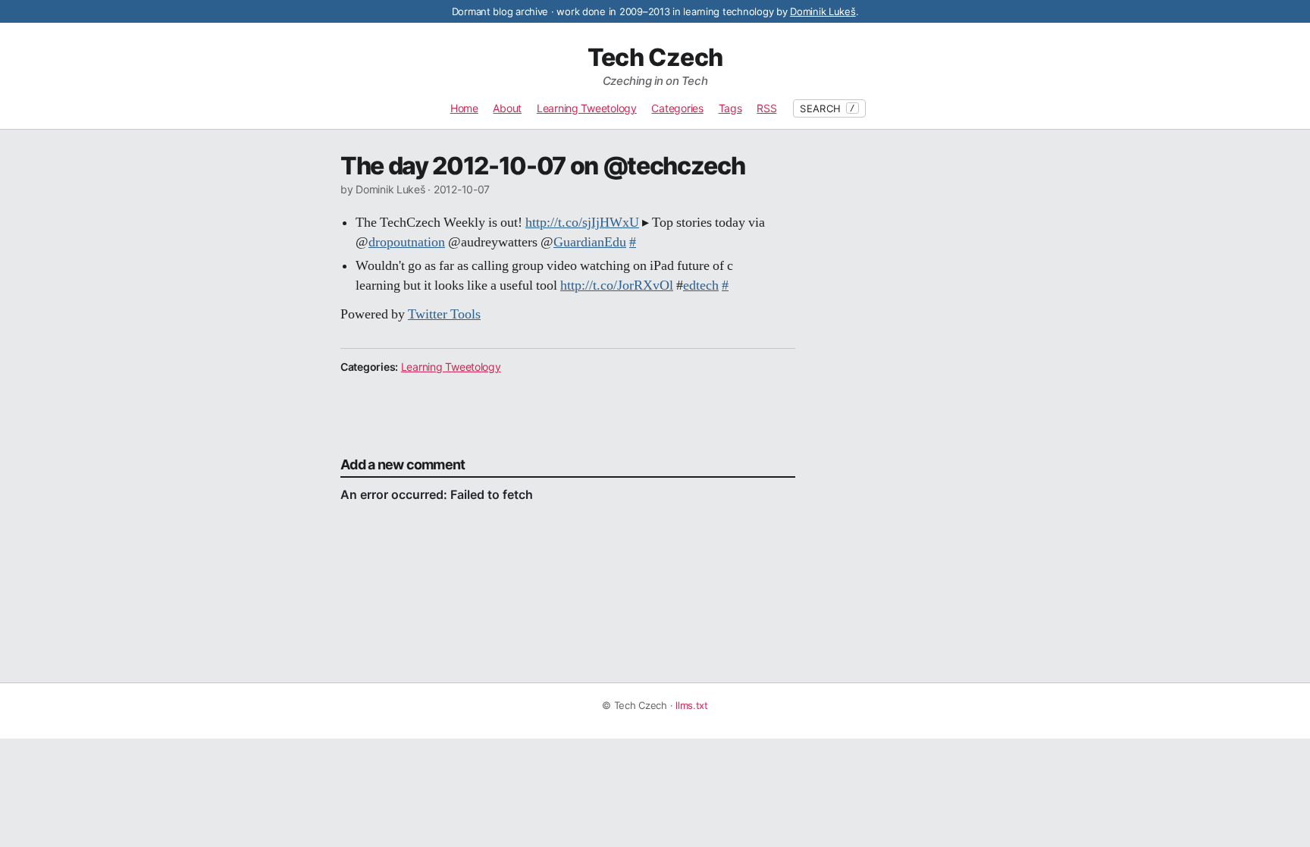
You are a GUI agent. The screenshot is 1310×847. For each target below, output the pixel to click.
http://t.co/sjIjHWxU (582, 223)
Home (464, 108)
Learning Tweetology (587, 108)
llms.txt (691, 705)
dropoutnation (406, 242)
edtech (701, 286)
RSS (766, 108)
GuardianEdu (589, 242)
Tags (730, 108)
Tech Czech (655, 57)
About (507, 108)
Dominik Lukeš (823, 11)
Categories (677, 108)
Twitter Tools (444, 314)
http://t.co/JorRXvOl (616, 286)
